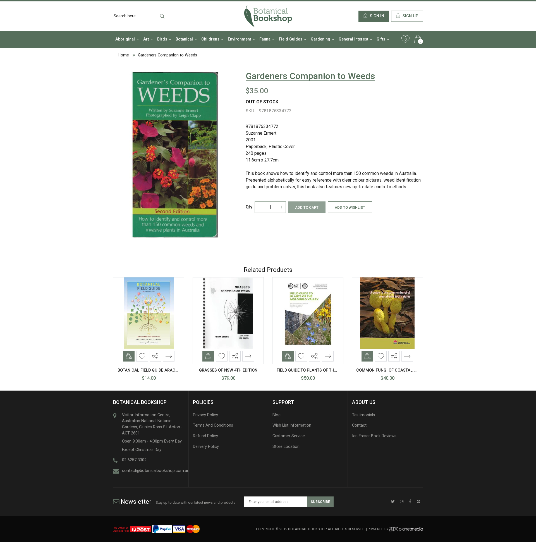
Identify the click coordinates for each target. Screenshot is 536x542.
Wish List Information (291, 425)
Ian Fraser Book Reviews (374, 436)
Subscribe (320, 502)
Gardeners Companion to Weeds (167, 55)
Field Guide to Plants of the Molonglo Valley (326, 370)
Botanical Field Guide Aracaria (151, 370)
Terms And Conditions (213, 425)
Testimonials (363, 415)
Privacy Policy (205, 415)
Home (123, 55)
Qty (249, 207)
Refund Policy (205, 436)
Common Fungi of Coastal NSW (389, 370)
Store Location (286, 446)
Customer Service (288, 436)
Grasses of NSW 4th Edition (228, 370)
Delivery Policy (206, 446)
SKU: (250, 110)
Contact (359, 425)
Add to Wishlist (350, 207)
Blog (276, 415)
